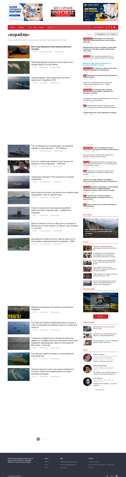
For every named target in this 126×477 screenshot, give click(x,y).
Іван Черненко (98, 378)
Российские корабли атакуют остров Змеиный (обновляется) (52, 355)
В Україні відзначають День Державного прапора (99, 112)
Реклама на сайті (94, 462)
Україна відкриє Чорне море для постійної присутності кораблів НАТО (50, 79)
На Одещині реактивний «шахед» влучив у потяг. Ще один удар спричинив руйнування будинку (100, 106)
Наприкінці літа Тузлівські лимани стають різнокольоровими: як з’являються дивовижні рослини (98, 172)
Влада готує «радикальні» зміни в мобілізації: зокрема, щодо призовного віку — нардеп (97, 83)
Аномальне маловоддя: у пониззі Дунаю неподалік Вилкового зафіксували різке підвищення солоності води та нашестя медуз (100, 188)
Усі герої (100, 316)
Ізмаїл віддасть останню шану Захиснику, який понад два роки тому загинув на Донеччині (99, 40)
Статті (30, 27)
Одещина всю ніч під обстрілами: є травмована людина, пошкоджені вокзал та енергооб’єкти (98, 197)
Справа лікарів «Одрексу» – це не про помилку (105, 384)
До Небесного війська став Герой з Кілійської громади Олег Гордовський (100, 69)
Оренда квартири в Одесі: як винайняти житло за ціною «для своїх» (105, 341)
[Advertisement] (44, 116)
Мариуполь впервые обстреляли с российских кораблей (52, 308)
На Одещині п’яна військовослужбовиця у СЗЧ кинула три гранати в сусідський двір (100, 99)
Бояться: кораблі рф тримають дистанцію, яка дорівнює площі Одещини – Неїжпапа (52, 162)
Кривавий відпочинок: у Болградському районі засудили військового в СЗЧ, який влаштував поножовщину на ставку (100, 163)
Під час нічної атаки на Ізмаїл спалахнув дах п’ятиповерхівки (100, 205)
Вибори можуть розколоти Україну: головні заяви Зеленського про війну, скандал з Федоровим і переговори (99, 49)
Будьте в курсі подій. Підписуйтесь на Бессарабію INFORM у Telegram (97, 64)
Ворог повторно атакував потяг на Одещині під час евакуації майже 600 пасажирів (98, 57)
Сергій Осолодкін (98, 354)
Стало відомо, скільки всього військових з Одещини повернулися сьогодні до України (104, 268)
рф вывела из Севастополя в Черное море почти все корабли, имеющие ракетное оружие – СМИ (53, 240)
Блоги (35, 27)
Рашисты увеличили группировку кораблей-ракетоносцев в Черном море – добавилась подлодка (51, 210)
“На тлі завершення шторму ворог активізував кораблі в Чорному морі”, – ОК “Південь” (52, 147)
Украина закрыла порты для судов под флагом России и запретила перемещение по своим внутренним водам (52, 371)
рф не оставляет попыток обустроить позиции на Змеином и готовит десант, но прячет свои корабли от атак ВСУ (54, 225)
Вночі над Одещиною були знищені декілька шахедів (51, 48)
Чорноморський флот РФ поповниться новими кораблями (52, 178)
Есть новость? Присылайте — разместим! (101, 465)
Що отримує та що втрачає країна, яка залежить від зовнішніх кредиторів (105, 373)
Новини (47, 462)
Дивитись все (100, 389)
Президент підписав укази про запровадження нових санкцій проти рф (105, 248)
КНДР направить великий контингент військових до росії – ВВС (105, 275)
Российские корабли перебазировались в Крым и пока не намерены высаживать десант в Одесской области (54, 325)
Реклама (41, 27)
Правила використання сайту (69, 462)
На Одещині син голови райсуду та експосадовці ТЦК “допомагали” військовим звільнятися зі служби (104, 255)
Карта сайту (63, 467)
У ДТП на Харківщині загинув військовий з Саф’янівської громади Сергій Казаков (100, 148)
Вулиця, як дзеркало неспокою (103, 361)
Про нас (91, 467)
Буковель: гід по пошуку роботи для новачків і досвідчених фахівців (104, 334)
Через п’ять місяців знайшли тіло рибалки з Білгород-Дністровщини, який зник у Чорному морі (100, 180)
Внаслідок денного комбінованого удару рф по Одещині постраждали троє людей (98, 155)
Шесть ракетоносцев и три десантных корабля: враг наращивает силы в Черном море (55, 193)
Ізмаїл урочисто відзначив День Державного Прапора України (100, 76)
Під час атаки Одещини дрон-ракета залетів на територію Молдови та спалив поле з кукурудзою (104, 282)
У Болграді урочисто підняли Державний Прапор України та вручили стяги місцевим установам (98, 91)
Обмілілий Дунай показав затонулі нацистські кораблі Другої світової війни (52, 63)
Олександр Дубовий (100, 365)
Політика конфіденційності (68, 465)
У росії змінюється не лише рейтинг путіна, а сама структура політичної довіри (104, 261)
